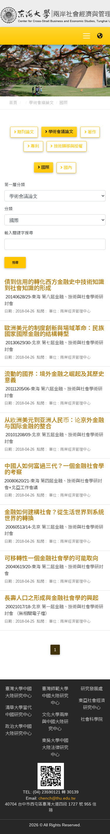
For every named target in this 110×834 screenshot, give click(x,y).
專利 (34, 146)
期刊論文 (25, 132)
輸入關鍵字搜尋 (18, 233)
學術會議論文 (41, 103)
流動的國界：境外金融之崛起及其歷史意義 (54, 377)
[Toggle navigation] (86, 35)
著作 (91, 132)
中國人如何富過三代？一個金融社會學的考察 (54, 469)
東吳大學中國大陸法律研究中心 (55, 747)
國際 (64, 103)
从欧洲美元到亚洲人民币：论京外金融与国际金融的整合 (54, 423)
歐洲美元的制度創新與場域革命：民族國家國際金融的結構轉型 (54, 331)
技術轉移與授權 (67, 146)
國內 (67, 167)
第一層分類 (14, 185)
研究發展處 (92, 688)
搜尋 (15, 262)
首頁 (13, 103)
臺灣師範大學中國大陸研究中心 (55, 695)
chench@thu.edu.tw (56, 798)
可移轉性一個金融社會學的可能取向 (51, 558)
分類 (8, 209)
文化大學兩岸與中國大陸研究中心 (55, 721)
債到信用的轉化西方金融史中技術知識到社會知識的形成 (54, 285)
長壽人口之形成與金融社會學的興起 (51, 598)
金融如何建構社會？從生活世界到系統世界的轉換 (54, 515)
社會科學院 (92, 719)
